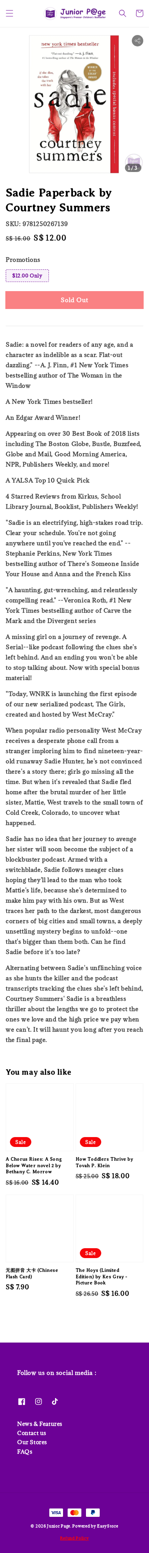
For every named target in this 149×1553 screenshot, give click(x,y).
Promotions (23, 259)
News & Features (39, 1423)
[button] (9, 13)
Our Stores (32, 1442)
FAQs (24, 1451)
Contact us (31, 1433)
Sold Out (74, 300)
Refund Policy (74, 1538)
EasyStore (107, 1526)
